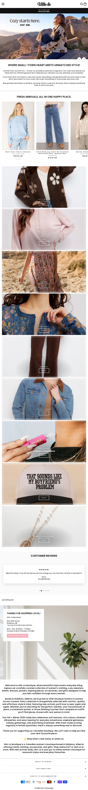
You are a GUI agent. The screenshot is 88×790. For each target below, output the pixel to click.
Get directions (17, 636)
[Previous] (79, 59)
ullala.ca (59, 739)
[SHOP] (44, 272)
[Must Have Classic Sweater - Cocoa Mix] (19, 159)
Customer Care (43, 768)
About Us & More (43, 762)
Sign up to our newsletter (43, 776)
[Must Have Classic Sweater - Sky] (17, 159)
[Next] (84, 59)
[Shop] (44, 187)
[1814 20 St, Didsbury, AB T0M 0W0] (44, 642)
